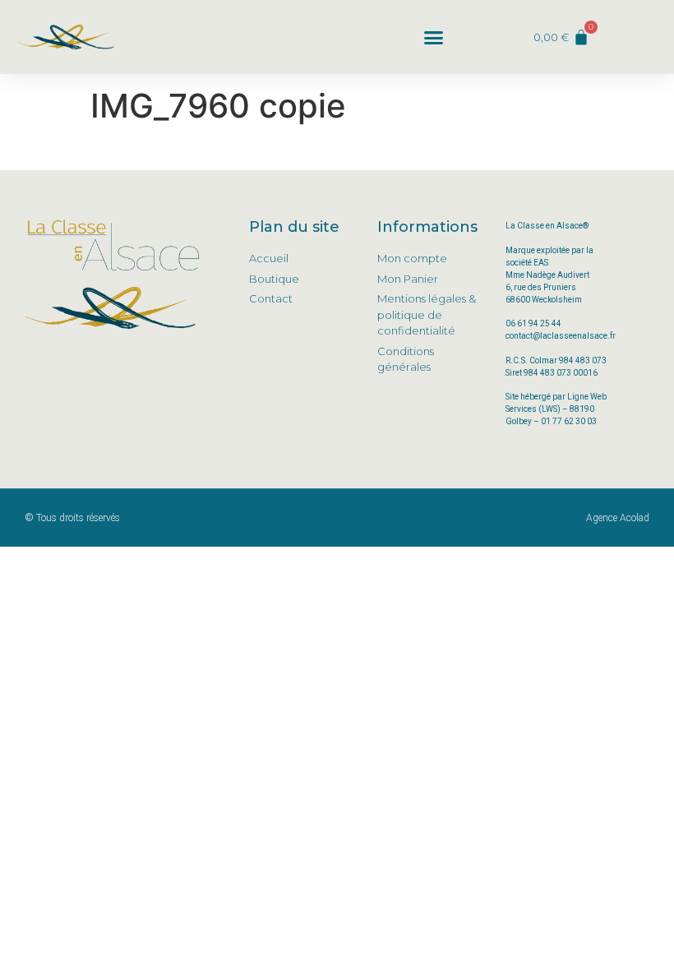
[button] (434, 37)
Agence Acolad (617, 518)
